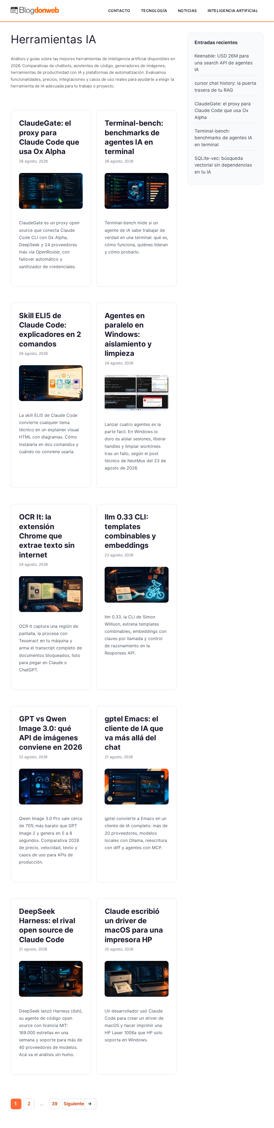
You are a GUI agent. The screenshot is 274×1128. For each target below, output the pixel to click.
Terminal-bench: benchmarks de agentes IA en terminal (223, 137)
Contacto (119, 10)
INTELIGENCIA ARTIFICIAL (233, 10)
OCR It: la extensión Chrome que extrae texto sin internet (47, 536)
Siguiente (78, 1103)
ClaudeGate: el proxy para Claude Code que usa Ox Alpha (223, 110)
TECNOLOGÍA (154, 10)
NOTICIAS (187, 10)
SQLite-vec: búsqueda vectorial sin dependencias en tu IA (223, 165)
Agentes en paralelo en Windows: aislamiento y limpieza (128, 334)
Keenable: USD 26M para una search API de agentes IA (224, 62)
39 (54, 1103)
